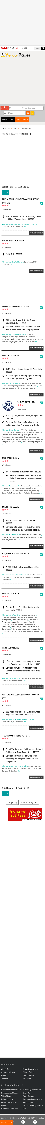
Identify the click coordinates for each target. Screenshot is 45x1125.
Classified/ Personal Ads (32, 1099)
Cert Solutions (10, 647)
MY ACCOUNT (8, 119)
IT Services (30, 334)
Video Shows (6, 1096)
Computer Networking (9, 771)
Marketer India (10, 458)
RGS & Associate (10, 593)
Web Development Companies (21, 339)
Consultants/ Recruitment (19, 622)
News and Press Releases (11, 1089)
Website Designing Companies (12, 342)
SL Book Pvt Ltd (26, 402)
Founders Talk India (13, 240)
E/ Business (28, 432)
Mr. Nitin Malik (10, 506)
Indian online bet (7, 1099)
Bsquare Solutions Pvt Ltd (17, 553)
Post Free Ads (22, 119)
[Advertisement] (22, 22)
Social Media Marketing (29, 386)
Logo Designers (29, 342)
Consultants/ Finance (18, 627)
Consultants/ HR (22, 617)
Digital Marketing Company (11, 386)
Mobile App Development (24, 435)
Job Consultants (20, 631)
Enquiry (4, 1075)
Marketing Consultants (19, 624)
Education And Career (9, 1093)
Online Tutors (18, 681)
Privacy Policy (28, 1072)
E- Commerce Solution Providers (22, 488)
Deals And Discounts (9, 1108)
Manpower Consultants (35, 631)
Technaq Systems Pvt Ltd (16, 735)
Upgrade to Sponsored (36, 233)
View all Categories (29, 802)
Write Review (6, 210)
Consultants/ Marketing (20, 620)
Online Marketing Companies (26, 388)
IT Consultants (18, 226)
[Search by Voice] (28, 113)
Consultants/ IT (7, 226)
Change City (12, 802)
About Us (5, 1069)
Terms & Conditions (30, 1069)
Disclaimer (27, 1078)
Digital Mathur (10, 355)
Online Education (8, 681)
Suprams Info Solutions (15, 306)
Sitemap (4, 1078)
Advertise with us (8, 1072)
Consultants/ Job (8, 631)
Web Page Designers (18, 337)
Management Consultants (31, 629)
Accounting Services (29, 615)
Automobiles (28, 1102)
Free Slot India (28, 1075)
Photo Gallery (28, 1096)
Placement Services (9, 617)
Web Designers (38, 339)
